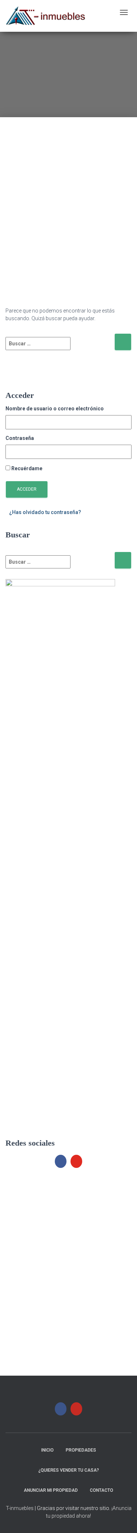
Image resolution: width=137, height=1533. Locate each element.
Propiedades (81, 1450)
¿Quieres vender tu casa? (68, 1470)
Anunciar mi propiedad (51, 1490)
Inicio (47, 1450)
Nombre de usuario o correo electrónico (54, 408)
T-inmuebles (20, 1508)
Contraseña (19, 438)
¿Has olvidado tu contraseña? (45, 512)
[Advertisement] (68, 185)
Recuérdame (26, 468)
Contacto (101, 1490)
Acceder (27, 489)
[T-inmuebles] (45, 16)
